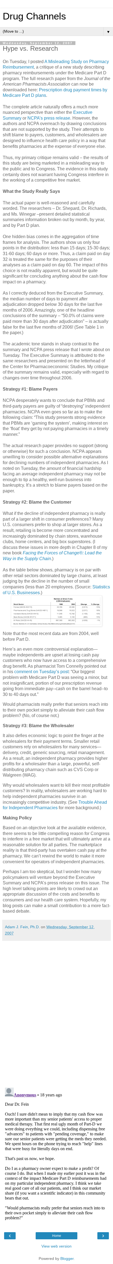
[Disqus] (56, 1012)
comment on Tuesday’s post (41, 671)
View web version (56, 1246)
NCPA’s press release (48, 118)
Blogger (67, 1258)
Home (56, 1236)
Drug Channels (34, 16)
